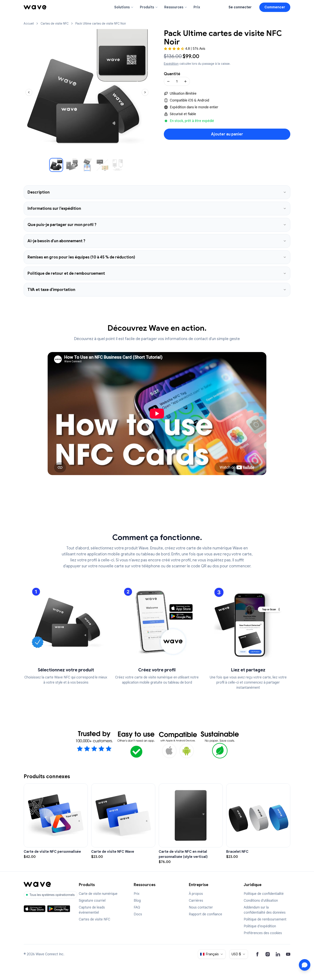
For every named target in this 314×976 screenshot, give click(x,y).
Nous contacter (201, 907)
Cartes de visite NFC (55, 23)
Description (39, 192)
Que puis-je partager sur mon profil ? (62, 224)
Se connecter (240, 7)
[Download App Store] (34, 908)
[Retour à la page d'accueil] (35, 7)
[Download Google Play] (58, 908)
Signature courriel (92, 900)
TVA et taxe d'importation (51, 289)
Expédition (171, 64)
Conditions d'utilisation (261, 900)
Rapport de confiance (205, 914)
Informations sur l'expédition (54, 208)
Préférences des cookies (263, 933)
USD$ (236, 954)
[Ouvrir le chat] (305, 965)
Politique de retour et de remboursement (66, 273)
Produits (147, 7)
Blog (137, 900)
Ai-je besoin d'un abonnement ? (56, 241)
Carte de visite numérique (98, 894)
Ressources (173, 7)
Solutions (122, 7)
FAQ (137, 907)
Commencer (274, 7)
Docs (138, 914)
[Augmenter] (185, 81)
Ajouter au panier (227, 134)
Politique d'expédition (260, 926)
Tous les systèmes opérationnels (52, 895)
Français (212, 954)
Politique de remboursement (265, 919)
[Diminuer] (168, 81)
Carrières (196, 900)
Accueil (29, 23)
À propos (196, 894)
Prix (197, 7)
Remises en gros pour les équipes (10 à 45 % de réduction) (81, 257)
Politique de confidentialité (264, 894)
